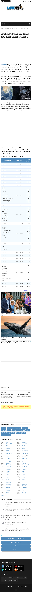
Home (3, 24)
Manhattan (16, 430)
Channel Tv (10, 577)
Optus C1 (24, 448)
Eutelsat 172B (9, 443)
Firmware (18, 577)
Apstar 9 (8, 455)
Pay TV (24, 577)
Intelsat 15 (8, 485)
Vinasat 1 (24, 456)
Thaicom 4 (8, 464)
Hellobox (17, 428)
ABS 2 (23, 490)
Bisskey (4, 577)
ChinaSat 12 (8, 484)
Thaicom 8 (24, 489)
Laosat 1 (24, 460)
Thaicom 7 (24, 463)
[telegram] (26, 1)
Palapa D (8, 471)
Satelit (6, 28)
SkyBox (12, 432)
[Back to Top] (16, 590)
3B (27, 481)
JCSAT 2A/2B (25, 450)
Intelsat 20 (8, 493)
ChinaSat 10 (24, 471)
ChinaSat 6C (24, 458)
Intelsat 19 (8, 445)
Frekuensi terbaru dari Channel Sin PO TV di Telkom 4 (18, 503)
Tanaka (18, 432)
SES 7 (7, 472)
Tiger (23, 432)
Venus (3, 435)
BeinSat (3, 428)
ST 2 (23, 482)
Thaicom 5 (24, 487)
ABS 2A (7, 492)
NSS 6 (7, 477)
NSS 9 (7, 442)
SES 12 (23, 477)
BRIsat (23, 451)
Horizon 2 (24, 484)
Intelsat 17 (24, 493)
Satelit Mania (23, 586)
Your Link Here (16, 546)
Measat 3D (8, 482)
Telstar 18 (24, 455)
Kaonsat (24, 428)
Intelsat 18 (24, 442)
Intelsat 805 (24, 443)
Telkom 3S (8, 466)
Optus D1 (24, 445)
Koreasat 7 (8, 468)
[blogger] (23, 1)
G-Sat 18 (24, 492)
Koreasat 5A (24, 469)
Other (8, 435)
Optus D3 (8, 450)
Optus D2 (8, 451)
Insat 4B (8, 487)
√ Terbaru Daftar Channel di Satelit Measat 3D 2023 (16, 523)
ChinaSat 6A (8, 461)
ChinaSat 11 (24, 476)
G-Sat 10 (24, 485)
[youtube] (28, 1)
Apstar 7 (8, 490)
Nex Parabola (5, 432)
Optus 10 (8, 448)
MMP (28, 430)
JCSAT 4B (24, 461)
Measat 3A (24, 481)
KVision (3, 430)
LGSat (9, 430)
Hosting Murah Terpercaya (16, 538)
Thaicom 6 (8, 489)
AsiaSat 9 (8, 463)
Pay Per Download (16, 542)
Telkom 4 (8, 474)
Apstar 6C (8, 456)
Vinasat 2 (8, 458)
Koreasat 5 (8, 469)
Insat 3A (24, 479)
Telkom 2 (24, 447)
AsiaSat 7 (24, 474)
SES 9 (23, 472)
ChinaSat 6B (24, 468)
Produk (4, 580)
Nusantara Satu (9, 453)
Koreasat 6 (4, 64)
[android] (30, 1)
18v (27, 455)
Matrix (23, 430)
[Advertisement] (16, 16)
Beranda (2, 28)
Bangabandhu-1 (25, 464)
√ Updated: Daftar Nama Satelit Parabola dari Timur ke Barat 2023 (18, 516)
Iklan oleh (7, 535)
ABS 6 (7, 447)
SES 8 (7, 479)
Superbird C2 (25, 453)
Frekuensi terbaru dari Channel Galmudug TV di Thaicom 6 (18, 509)
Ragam (10, 580)
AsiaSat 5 (8, 476)
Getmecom (10, 428)
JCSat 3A (8, 460)
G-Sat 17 (8, 481)
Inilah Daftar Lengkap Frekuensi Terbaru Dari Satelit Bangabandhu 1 (17, 529)
